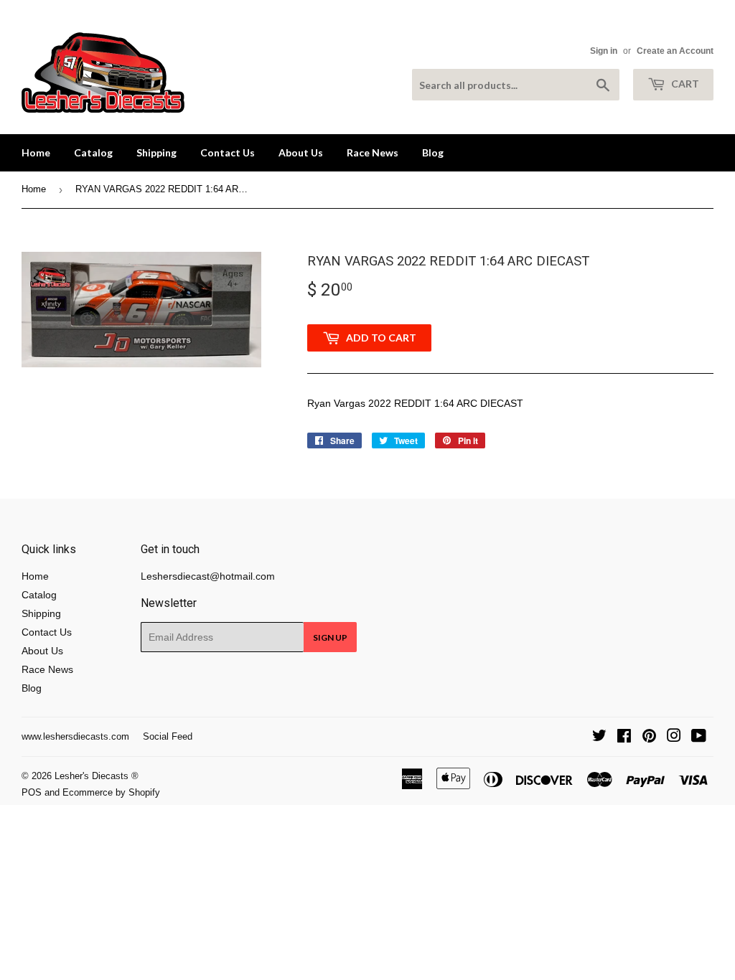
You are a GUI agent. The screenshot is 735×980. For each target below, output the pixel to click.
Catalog (93, 152)
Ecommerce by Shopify (111, 792)
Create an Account (675, 51)
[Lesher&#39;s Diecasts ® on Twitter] (599, 737)
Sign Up (330, 637)
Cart (684, 83)
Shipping (156, 152)
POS (32, 792)
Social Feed (167, 736)
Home (36, 152)
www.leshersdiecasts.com (75, 736)
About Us (300, 152)
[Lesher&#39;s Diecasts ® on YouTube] (698, 737)
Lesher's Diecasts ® (97, 776)
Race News (372, 152)
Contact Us (227, 152)
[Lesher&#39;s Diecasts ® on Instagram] (674, 737)
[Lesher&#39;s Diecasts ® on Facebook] (624, 737)
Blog (433, 152)
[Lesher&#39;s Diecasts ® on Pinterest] (649, 737)
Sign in (603, 51)
